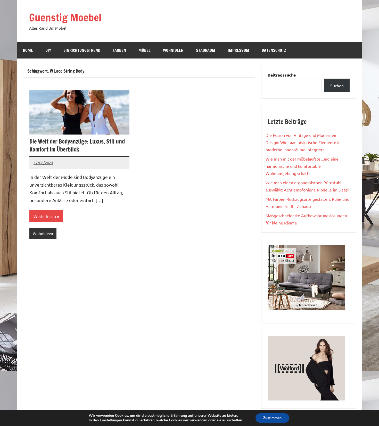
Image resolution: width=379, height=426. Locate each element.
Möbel (144, 50)
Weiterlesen (45, 216)
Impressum (238, 50)
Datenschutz (274, 50)
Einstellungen (111, 420)
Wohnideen (173, 50)
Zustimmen (272, 417)
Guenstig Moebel (65, 17)
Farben (119, 50)
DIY (48, 50)
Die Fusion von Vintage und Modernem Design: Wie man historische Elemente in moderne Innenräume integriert (303, 142)
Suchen (337, 85)
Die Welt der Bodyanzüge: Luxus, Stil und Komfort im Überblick (77, 145)
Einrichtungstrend (81, 50)
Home (28, 50)
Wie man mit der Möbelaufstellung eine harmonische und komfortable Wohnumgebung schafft (302, 166)
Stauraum (205, 50)
